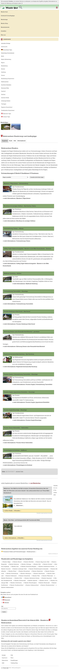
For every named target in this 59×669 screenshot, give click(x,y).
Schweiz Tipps (6, 116)
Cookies (11, 1)
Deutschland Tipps (7, 49)
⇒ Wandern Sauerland (46, 578)
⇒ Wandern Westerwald (44, 582)
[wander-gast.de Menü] (57, 7)
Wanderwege (4, 19)
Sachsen (3, 94)
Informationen (21, 140)
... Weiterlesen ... (19, 505)
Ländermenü (7, 39)
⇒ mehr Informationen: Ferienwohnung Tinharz (16, 241)
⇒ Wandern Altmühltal (28, 562)
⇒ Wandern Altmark (17, 562)
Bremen (3, 69)
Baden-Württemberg (6, 59)
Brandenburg (4, 65)
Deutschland (7, 597)
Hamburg (3, 72)
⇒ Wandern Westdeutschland (47, 585)
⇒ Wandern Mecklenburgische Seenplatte (38, 568)
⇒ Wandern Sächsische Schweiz (31, 578)
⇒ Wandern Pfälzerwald (47, 575)
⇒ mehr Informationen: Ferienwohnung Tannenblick (18, 304)
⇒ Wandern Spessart (32, 580)
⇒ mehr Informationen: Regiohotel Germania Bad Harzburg (20, 366)
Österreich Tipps (7, 113)
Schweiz (6, 602)
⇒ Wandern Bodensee (13, 564)
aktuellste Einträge (5, 43)
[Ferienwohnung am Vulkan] (6, 129)
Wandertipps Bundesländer (7, 53)
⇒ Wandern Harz (14, 566)
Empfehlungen (14, 660)
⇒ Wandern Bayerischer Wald (42, 562)
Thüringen (3, 104)
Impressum (4, 657)
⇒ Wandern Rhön (17, 578)
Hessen (3, 75)
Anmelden (3, 31)
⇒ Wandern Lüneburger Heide (19, 568)
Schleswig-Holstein (5, 100)
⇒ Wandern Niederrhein (37, 571)
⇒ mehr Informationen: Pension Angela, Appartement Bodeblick (30, 402)
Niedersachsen (4, 81)
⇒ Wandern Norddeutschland (16, 585)
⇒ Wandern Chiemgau (25, 564)
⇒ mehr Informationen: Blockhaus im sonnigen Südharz (19, 221)
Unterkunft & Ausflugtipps (8, 15)
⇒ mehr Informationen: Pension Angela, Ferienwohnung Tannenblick (32, 384)
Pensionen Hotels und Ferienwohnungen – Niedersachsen (19, 551)
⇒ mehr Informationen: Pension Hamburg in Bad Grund (19, 324)
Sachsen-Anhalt (5, 97)
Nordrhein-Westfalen (6, 84)
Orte (15, 140)
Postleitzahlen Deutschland (7, 110)
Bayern (3, 62)
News (12, 657)
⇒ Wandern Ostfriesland (11, 575)
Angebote (5, 140)
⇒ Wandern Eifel (36, 564)
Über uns (3, 35)
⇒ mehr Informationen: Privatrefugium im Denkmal (17, 465)
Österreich (7, 600)
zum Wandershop (35, 483)
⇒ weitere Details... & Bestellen (11, 510)
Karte (10, 140)
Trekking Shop (14, 663)
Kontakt (4, 655)
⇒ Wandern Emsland (47, 564)
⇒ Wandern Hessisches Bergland (28, 566)
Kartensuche (4, 46)
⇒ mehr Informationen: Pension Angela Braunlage (26, 420)
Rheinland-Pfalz (5, 88)
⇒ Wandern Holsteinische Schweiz (45, 566)
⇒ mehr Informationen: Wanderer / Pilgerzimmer (16, 198)
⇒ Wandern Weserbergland (30, 582)
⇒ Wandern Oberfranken (38, 573)
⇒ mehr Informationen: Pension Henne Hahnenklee (18, 442)
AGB (3, 663)
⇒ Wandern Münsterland (23, 571)
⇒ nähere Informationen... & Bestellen (13, 538)
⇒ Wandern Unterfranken (15, 582)
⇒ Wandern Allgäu (6, 562)
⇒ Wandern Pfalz (35, 575)
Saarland (3, 91)
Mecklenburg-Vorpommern (7, 78)
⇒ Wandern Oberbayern (25, 573)
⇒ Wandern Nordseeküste (11, 573)
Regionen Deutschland (6, 107)
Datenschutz (5, 660)
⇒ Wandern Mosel (11, 571)
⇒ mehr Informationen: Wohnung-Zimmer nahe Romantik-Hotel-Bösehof (24, 346)
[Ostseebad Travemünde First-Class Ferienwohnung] (16, 129)
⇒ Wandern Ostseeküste (24, 575)
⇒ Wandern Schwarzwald (19, 580)
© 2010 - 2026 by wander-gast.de (14, 667)
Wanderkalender (5, 27)
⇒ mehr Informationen (38, 650)
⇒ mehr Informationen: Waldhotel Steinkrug (24, 283)
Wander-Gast (4, 11)
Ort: (2, 606)
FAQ (12, 655)
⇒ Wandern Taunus (43, 580)
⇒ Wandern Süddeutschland (32, 585)
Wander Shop (4, 23)
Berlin (2, 56)
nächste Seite (19, 471)
